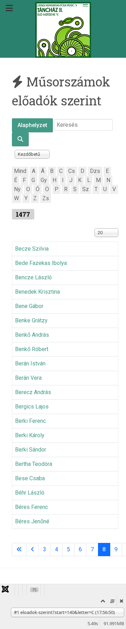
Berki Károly (29, 435)
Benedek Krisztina (37, 291)
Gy (44, 180)
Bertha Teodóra (33, 464)
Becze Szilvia (32, 248)
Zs (45, 198)
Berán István (30, 363)
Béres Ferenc (31, 507)
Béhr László (29, 492)
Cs (71, 171)
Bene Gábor (29, 306)
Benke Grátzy (31, 320)
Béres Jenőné (32, 521)
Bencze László (33, 277)
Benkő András (32, 334)
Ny (17, 189)
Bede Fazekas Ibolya (41, 263)
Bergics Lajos (32, 406)
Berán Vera (28, 378)
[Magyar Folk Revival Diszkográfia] (63, 30)
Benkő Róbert (31, 349)
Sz (85, 189)
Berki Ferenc (30, 421)
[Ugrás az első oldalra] (19, 549)
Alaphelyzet (32, 125)
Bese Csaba (30, 478)
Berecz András (33, 392)
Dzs (95, 171)
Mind (20, 171)
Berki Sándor (30, 449)
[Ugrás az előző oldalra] (32, 549)
